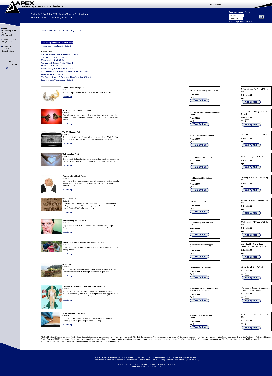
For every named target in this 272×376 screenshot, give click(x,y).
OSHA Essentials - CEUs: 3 (51, 66)
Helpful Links (7, 42)
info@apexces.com (10, 68)
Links (159, 366)
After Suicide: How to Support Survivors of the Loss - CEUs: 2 (65, 71)
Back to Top (67, 97)
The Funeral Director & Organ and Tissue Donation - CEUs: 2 (66, 77)
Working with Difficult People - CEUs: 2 (57, 63)
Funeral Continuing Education (156, 357)
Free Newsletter (8, 51)
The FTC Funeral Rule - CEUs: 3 (54, 57)
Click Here (248, 21)
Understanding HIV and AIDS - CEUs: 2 (57, 69)
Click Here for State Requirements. (68, 31)
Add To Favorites (9, 39)
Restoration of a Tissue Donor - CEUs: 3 (57, 80)
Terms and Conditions (140, 366)
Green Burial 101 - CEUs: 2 (52, 74)
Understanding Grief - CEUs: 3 (53, 60)
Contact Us (6, 46)
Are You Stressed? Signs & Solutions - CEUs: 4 (59, 54)
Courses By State (9, 30)
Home (4, 28)
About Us (5, 49)
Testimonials (7, 35)
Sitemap (153, 366)
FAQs (4, 33)
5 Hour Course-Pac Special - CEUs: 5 (56, 46)
